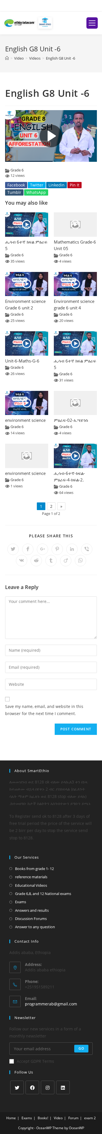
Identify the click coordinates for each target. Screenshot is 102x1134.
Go (81, 1048)
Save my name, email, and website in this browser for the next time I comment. (44, 710)
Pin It (74, 185)
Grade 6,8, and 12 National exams (43, 893)
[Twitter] (17, 1087)
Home (11, 1118)
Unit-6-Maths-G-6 (22, 361)
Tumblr (14, 192)
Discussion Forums (31, 918)
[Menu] (92, 23)
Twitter (36, 185)
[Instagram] (47, 1087)
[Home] (7, 58)
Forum (73, 1118)
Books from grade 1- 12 (34, 868)
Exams (20, 901)
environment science (25, 420)
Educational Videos (31, 885)
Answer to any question (35, 926)
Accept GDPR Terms (35, 1061)
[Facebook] (32, 1087)
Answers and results (32, 910)
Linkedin (56, 185)
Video (58, 1118)
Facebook (16, 185)
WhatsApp (36, 192)
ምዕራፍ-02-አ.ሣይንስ (71, 420)
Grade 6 (17, 170)
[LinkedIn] (63, 1087)
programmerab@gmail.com (51, 1004)
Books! (43, 1118)
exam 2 (90, 1118)
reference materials (31, 876)
